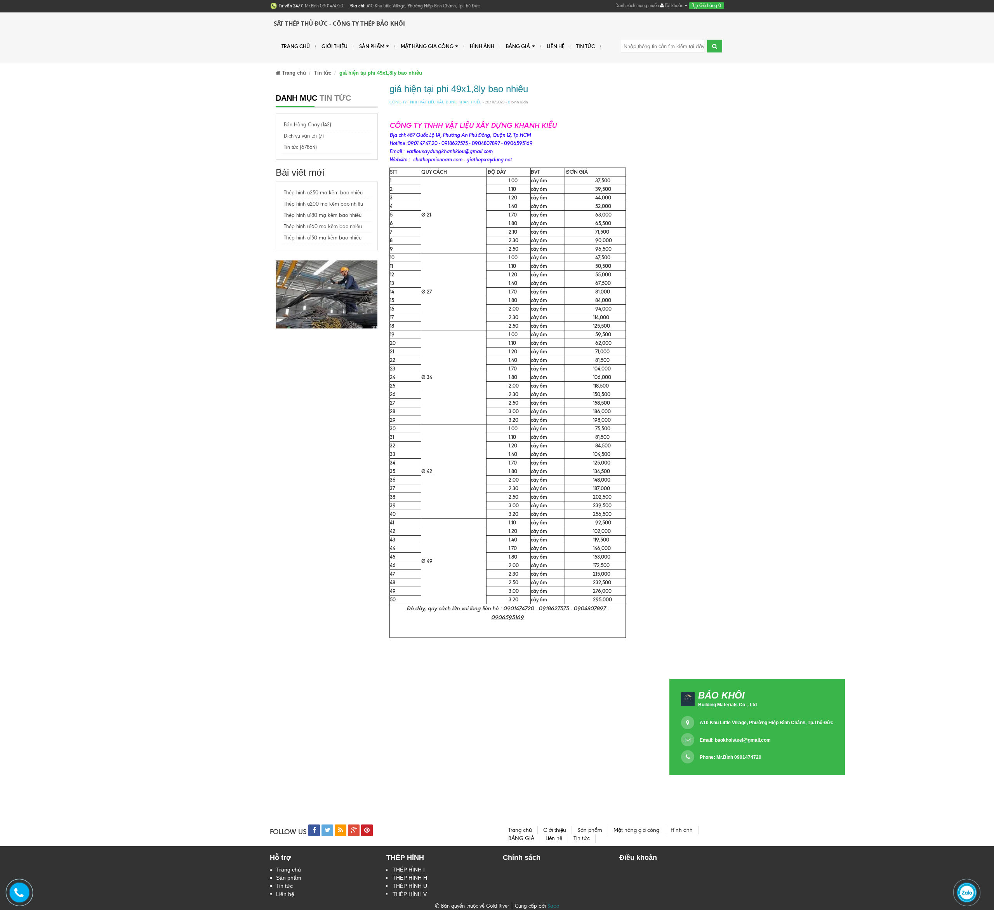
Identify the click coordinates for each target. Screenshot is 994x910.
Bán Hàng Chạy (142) (307, 125)
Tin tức (585, 46)
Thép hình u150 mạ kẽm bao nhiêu (322, 238)
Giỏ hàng (709, 5)
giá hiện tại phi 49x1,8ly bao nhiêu (458, 89)
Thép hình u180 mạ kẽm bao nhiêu (322, 215)
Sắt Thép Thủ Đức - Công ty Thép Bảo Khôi (339, 23)
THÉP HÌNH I (409, 869)
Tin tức (284, 886)
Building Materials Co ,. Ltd (727, 704)
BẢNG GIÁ (518, 46)
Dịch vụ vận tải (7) (304, 136)
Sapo (553, 906)
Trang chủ (288, 869)
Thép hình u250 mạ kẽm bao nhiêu (323, 193)
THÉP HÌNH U (410, 886)
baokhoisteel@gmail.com (743, 740)
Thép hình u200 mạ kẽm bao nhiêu (323, 204)
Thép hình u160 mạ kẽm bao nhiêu (323, 226)
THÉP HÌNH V (410, 894)
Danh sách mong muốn (637, 5)
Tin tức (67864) (300, 147)
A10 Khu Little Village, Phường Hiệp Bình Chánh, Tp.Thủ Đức (766, 722)
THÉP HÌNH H (410, 878)
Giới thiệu (334, 46)
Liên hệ (285, 894)
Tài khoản (674, 5)
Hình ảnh (482, 46)
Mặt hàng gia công (427, 46)
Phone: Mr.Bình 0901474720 (730, 757)
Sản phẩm (288, 878)
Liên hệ (556, 46)
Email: (735, 740)
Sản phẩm (371, 46)
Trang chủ (296, 46)
